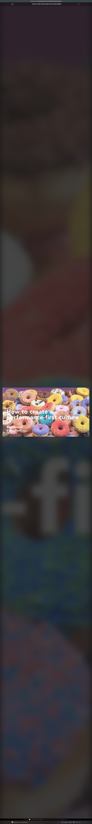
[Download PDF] (80, 822)
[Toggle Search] (79, 4)
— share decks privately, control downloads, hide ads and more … (46, 1)
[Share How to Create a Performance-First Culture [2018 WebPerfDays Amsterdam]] (74, 822)
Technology (65, 822)
